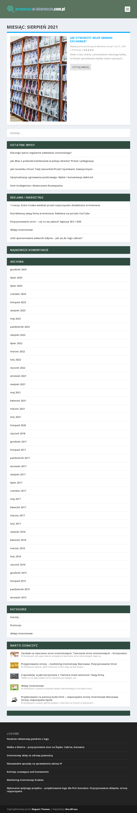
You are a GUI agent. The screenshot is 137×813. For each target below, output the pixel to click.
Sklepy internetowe (21, 229)
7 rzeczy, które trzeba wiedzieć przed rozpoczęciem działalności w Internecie (55, 205)
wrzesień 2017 (18, 466)
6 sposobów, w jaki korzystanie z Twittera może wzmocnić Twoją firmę (62, 674)
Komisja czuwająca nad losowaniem (28, 771)
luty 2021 (15, 416)
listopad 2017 (18, 449)
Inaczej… (15, 617)
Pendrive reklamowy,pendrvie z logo (28, 738)
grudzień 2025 (18, 269)
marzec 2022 (17, 351)
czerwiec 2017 (18, 490)
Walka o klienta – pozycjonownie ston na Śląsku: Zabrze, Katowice (45, 747)
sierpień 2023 (17, 310)
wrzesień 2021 (18, 376)
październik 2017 (20, 458)
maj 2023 (15, 318)
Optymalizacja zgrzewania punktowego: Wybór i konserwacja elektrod (51, 177)
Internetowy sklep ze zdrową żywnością (30, 755)
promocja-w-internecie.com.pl (98, 46)
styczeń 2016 (17, 564)
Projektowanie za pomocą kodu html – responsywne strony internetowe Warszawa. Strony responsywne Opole (70, 698)
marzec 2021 (17, 408)
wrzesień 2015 (18, 597)
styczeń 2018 (17, 433)
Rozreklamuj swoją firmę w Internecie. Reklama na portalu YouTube (50, 213)
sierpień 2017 (17, 474)
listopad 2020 (18, 425)
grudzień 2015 (18, 572)
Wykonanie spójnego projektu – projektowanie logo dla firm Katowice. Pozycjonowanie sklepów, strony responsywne (67, 789)
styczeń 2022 (17, 367)
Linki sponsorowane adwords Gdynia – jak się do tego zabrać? (46, 238)
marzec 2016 (17, 548)
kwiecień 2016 (18, 540)
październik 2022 (20, 326)
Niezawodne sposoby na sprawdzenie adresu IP (34, 763)
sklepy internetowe (21, 633)
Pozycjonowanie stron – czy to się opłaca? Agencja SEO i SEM (45, 221)
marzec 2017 (17, 515)
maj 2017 (15, 498)
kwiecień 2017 (18, 507)
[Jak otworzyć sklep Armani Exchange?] (38, 79)
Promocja (76, 49)
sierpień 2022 (17, 334)
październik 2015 (20, 589)
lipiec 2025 (16, 277)
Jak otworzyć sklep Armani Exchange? (91, 39)
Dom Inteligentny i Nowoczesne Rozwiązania (36, 185)
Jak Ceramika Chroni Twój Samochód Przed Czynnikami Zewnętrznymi (51, 169)
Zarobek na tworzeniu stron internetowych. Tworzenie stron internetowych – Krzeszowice (74, 653)
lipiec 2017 (16, 482)
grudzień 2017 (18, 441)
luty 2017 (15, 523)
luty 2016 (15, 556)
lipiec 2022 (16, 343)
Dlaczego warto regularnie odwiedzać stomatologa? (41, 152)
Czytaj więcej (80, 67)
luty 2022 (15, 359)
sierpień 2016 (17, 531)
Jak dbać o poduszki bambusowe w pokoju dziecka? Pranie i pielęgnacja (52, 160)
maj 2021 (15, 392)
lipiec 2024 (16, 285)
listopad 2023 (18, 302)
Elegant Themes (41, 809)
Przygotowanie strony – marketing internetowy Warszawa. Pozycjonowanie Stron (69, 664)
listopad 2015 (18, 580)
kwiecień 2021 (18, 400)
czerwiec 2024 (18, 294)
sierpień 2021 (17, 384)
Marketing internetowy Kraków (25, 780)
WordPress (71, 809)
